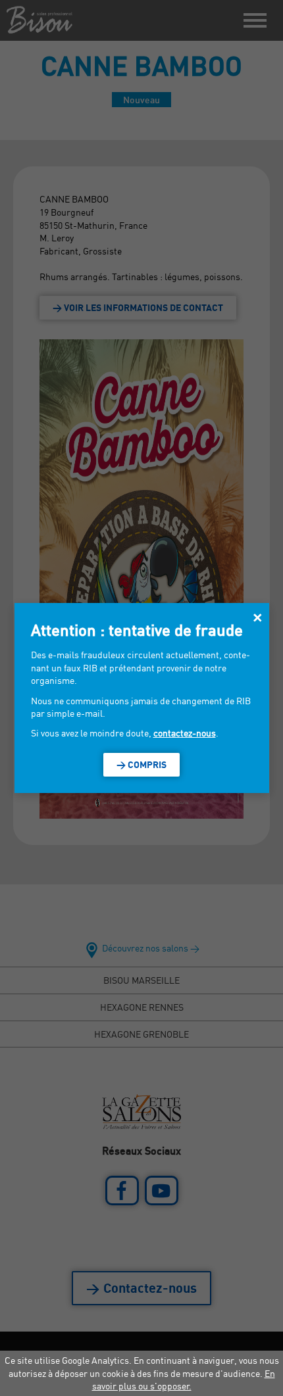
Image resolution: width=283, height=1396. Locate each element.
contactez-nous (184, 732)
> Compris (141, 764)
